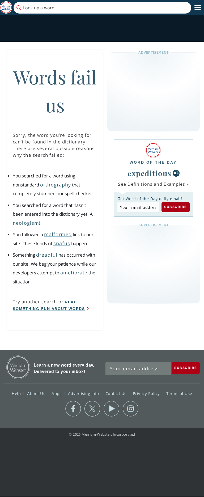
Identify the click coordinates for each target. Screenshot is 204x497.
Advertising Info (84, 393)
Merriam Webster (18, 367)
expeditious (150, 173)
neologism (26, 223)
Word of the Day (153, 162)
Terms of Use (179, 393)
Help (17, 393)
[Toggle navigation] (197, 8)
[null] (176, 173)
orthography (55, 184)
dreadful (46, 255)
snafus (61, 243)
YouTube (111, 409)
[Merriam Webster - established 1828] (6, 7)
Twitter (92, 409)
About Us (36, 393)
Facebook (73, 409)
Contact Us (116, 393)
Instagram (130, 409)
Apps (57, 393)
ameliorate (73, 272)
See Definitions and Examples (151, 184)
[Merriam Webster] (153, 150)
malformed (58, 234)
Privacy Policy (147, 393)
